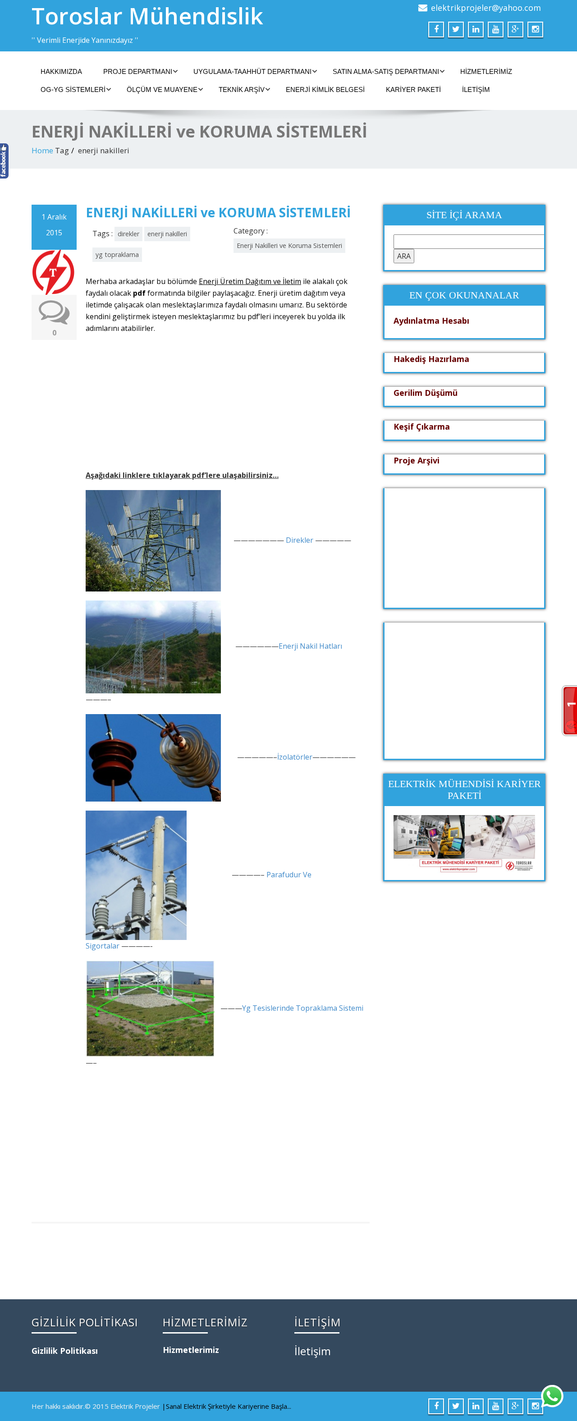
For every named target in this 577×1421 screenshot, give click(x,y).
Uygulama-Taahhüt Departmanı (252, 71)
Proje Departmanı (137, 71)
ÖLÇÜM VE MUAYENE (162, 89)
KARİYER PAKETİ (413, 89)
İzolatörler (294, 757)
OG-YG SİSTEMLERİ (73, 89)
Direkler (299, 540)
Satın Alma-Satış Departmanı (386, 71)
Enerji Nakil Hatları (310, 646)
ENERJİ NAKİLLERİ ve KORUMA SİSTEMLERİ (218, 212)
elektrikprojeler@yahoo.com (486, 7)
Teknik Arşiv (242, 89)
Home (42, 150)
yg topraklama (117, 254)
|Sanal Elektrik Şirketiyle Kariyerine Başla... (226, 1406)
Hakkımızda (61, 71)
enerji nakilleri (167, 233)
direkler (128, 233)
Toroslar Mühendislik (147, 15)
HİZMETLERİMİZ (486, 71)
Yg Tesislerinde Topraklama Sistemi (302, 1008)
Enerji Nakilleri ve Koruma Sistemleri (289, 245)
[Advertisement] (226, 406)
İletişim (476, 89)
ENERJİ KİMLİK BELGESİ (325, 89)
